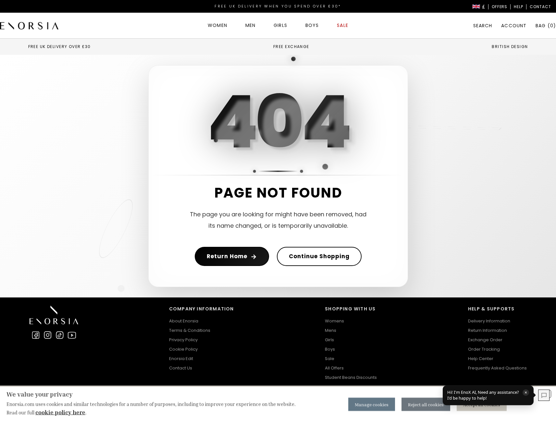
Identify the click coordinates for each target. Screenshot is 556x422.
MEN (250, 25)
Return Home (232, 256)
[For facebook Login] (36, 335)
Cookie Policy (183, 349)
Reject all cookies (426, 404)
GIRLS (280, 25)
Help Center (480, 359)
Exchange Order (485, 340)
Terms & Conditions (189, 330)
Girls (329, 340)
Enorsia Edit (181, 359)
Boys (330, 349)
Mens (330, 330)
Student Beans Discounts (351, 377)
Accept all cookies (481, 404)
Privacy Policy (183, 340)
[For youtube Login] (72, 335)
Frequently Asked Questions (497, 368)
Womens (334, 321)
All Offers (334, 368)
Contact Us (180, 368)
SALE (342, 25)
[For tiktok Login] (60, 335)
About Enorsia (183, 321)
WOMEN (217, 25)
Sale (329, 359)
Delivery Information (489, 321)
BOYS (312, 25)
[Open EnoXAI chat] (544, 395)
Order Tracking (484, 349)
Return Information (487, 330)
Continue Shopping (319, 256)
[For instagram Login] (48, 335)
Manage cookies (372, 404)
